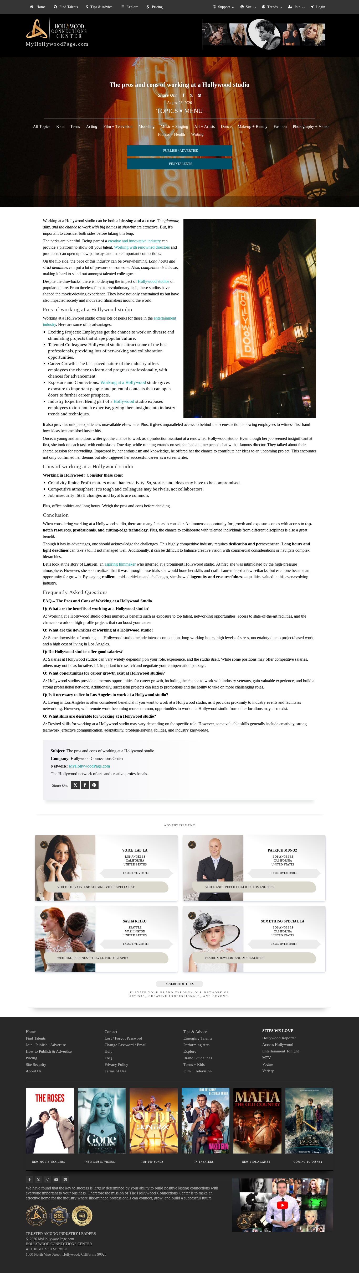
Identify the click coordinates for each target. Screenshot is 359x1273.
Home (40, 7)
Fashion (280, 126)
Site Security (36, 1064)
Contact (111, 1032)
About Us (34, 1071)
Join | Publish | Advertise (46, 1045)
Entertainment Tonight (280, 1051)
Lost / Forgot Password (123, 1038)
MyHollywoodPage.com (57, 44)
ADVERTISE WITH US (180, 983)
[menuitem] (38, 7)
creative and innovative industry (134, 241)
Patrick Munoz (283, 850)
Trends (272, 7)
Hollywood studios (153, 281)
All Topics (41, 126)
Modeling (147, 126)
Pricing (157, 7)
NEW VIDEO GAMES (256, 1161)
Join (297, 7)
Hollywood (124, 401)
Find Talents (68, 7)
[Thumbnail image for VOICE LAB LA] (106, 868)
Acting (91, 126)
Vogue (267, 1064)
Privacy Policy (116, 1064)
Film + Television (117, 126)
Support (224, 7)
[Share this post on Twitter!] (75, 785)
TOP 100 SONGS (152, 1161)
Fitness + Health (171, 134)
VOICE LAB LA (135, 850)
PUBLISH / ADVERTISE (180, 151)
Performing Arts (196, 1045)
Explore (132, 7)
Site (249, 7)
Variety (268, 1071)
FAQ (108, 1058)
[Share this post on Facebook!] (85, 785)
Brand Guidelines (197, 1058)
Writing (197, 134)
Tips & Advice (101, 7)
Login (320, 7)
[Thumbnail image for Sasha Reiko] (106, 939)
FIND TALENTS (180, 164)
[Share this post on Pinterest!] (94, 785)
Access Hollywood (277, 1044)
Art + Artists (204, 126)
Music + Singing (174, 126)
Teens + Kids (194, 1064)
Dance (226, 126)
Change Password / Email (125, 1045)
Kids (60, 126)
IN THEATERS (204, 1161)
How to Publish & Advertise (49, 1051)
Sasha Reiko (135, 921)
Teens (75, 126)
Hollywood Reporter (279, 1038)
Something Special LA (283, 921)
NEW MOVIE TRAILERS (48, 1161)
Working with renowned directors (142, 247)
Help (108, 1051)
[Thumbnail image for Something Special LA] (254, 939)
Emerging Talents (197, 1038)
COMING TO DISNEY (308, 1161)
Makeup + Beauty (253, 126)
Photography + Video (311, 126)
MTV (266, 1058)
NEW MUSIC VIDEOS (100, 1161)
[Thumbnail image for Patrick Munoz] (254, 868)
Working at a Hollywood (123, 382)
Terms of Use (115, 1071)
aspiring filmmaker (120, 564)
